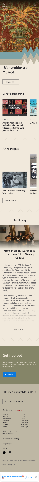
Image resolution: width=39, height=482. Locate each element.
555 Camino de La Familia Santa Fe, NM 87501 (9, 433)
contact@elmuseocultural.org (10, 439)
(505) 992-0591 (7, 444)
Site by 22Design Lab (8, 465)
